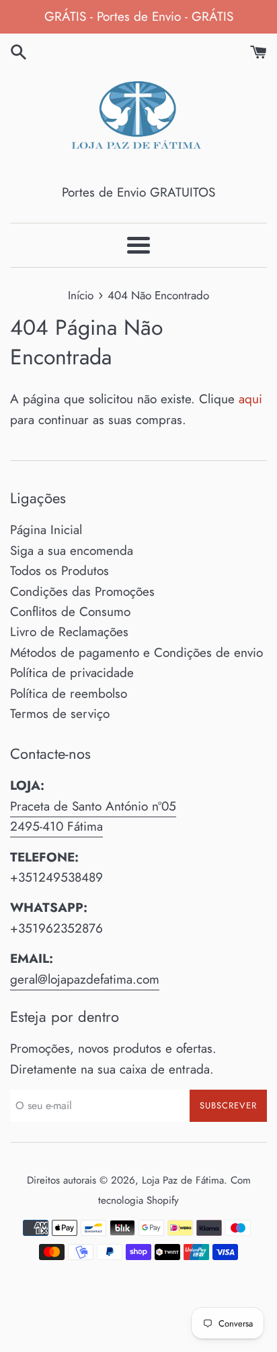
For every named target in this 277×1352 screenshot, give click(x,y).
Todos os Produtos (59, 571)
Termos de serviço (60, 714)
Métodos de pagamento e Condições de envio (136, 652)
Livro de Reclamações (69, 632)
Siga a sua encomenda (71, 550)
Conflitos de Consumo (70, 612)
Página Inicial (46, 530)
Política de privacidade (72, 673)
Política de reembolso (68, 693)
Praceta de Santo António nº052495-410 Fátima (93, 816)
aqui (250, 399)
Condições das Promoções (82, 591)
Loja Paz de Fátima (183, 1180)
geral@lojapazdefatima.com (84, 979)
